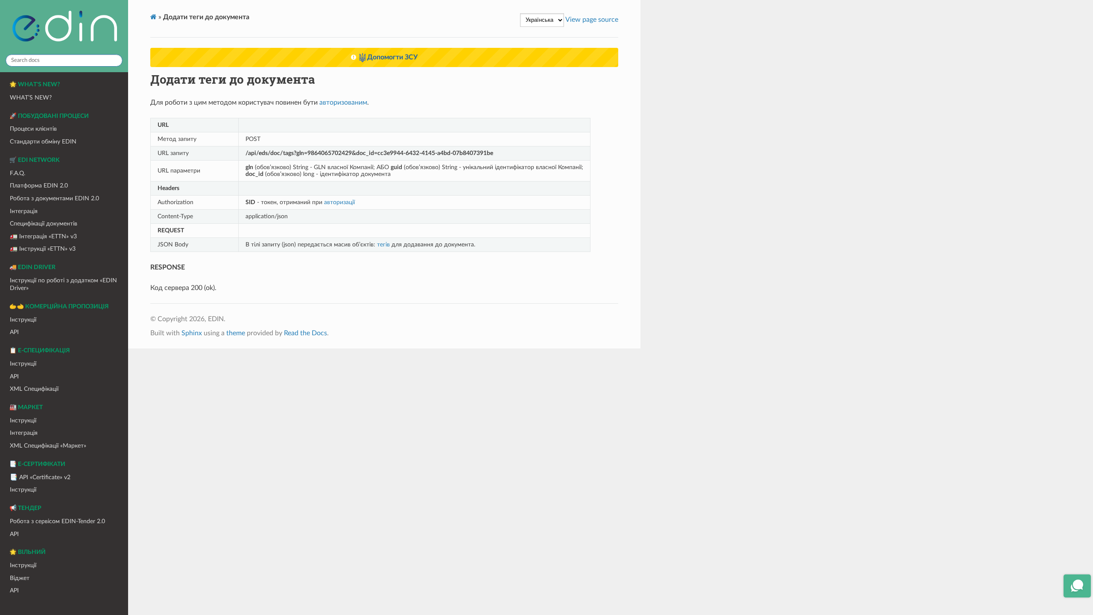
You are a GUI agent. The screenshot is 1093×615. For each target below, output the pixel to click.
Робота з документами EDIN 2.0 (54, 198)
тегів (383, 244)
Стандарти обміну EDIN (43, 141)
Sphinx (191, 333)
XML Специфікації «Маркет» (48, 445)
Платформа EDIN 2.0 (39, 185)
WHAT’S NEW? (31, 97)
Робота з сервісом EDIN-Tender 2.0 (57, 521)
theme (235, 333)
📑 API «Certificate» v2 (40, 477)
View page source (591, 19)
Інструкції (23, 319)
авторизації (339, 202)
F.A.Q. (17, 173)
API (14, 332)
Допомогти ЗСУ (391, 57)
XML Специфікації (34, 389)
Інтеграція (24, 211)
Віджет (19, 578)
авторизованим (343, 102)
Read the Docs (305, 333)
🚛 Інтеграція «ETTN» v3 (43, 236)
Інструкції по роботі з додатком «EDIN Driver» (63, 284)
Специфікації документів (43, 223)
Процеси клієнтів (33, 129)
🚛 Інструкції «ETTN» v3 (43, 249)
